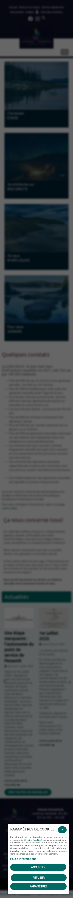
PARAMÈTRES (38, 886)
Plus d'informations (23, 859)
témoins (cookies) (33, 840)
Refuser (39, 877)
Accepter (38, 867)
